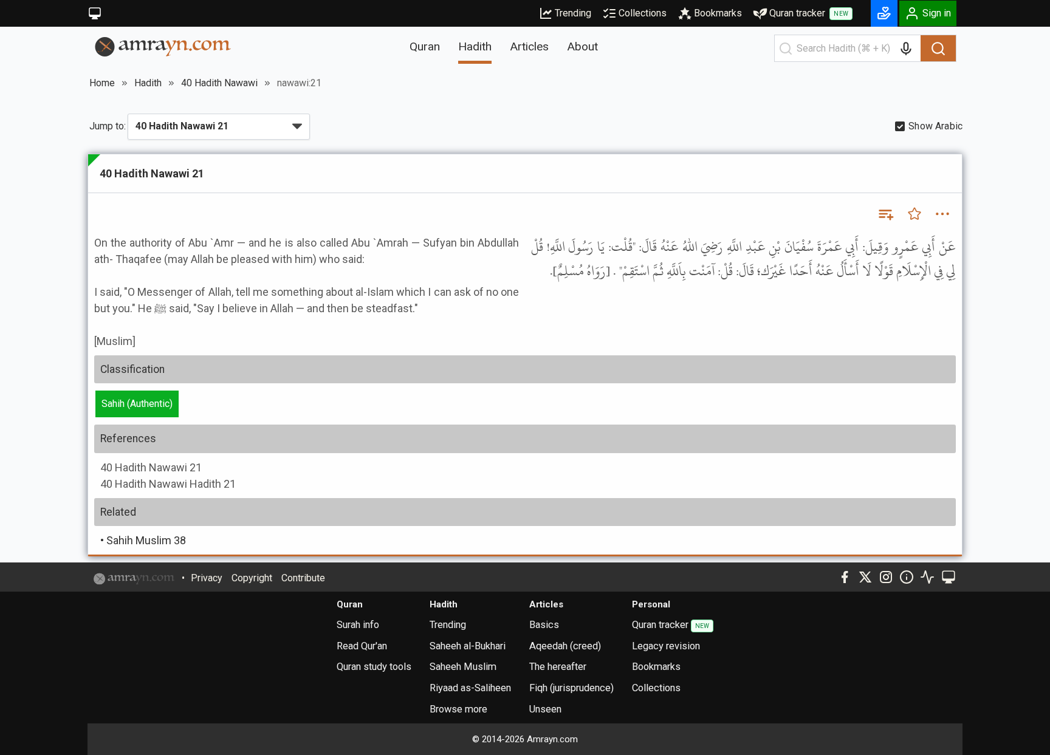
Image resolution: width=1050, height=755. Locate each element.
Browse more (458, 709)
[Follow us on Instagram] (886, 577)
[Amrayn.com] (163, 46)
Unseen (545, 709)
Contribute (303, 578)
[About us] (906, 577)
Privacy (206, 578)
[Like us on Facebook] (844, 577)
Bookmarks (718, 13)
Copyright (252, 578)
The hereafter (557, 666)
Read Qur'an (362, 646)
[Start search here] (786, 48)
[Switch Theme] (95, 13)
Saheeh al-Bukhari (468, 646)
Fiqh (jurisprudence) (571, 688)
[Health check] (927, 577)
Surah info (358, 624)
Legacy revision (666, 646)
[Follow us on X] (865, 577)
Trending (573, 13)
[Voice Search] (906, 48)
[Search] (938, 48)
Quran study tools (374, 666)
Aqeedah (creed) (565, 646)
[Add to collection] (885, 213)
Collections (643, 13)
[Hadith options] (942, 214)
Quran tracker (808, 13)
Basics (544, 624)
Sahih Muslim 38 (143, 540)
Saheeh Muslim (463, 666)
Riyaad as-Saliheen (470, 688)
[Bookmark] (914, 214)
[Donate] (884, 13)
